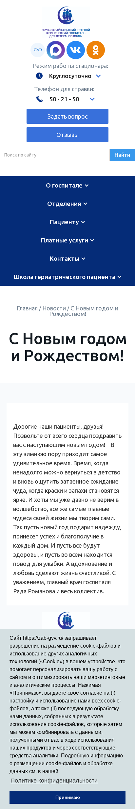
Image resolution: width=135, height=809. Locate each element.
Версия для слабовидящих (37, 50)
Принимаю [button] (67, 797)
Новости (54, 308)
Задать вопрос (67, 116)
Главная (27, 308)
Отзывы (67, 134)
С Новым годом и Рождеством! (84, 311)
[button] (67, 75)
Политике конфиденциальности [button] (54, 780)
